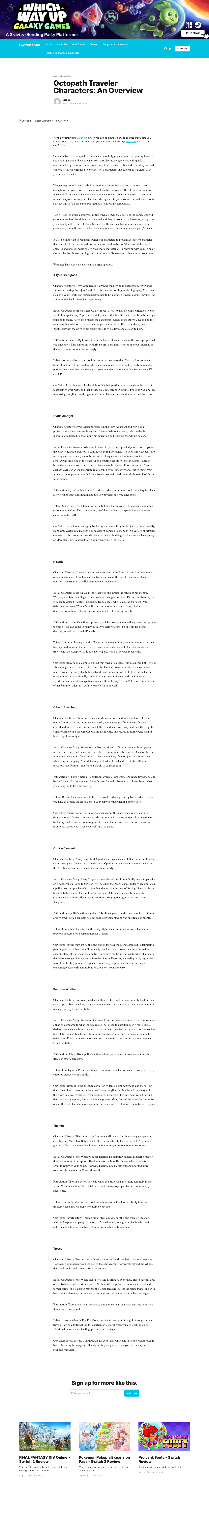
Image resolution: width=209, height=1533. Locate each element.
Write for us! (78, 44)
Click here (131, 141)
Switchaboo (29, 45)
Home (49, 44)
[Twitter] (170, 48)
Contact (94, 44)
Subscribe (182, 48)
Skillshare (82, 137)
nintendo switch (62, 76)
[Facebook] (165, 48)
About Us (62, 44)
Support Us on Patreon (115, 44)
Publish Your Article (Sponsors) (63, 52)
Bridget (67, 99)
